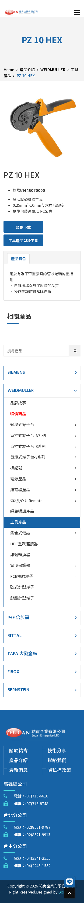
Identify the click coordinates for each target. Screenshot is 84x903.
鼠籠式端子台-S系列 (27, 457)
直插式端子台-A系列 (28, 436)
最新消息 (18, 769)
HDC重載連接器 (24, 544)
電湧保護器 (20, 566)
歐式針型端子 (22, 587)
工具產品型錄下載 (23, 240)
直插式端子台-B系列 (28, 447)
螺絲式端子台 (22, 425)
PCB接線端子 (21, 577)
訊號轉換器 (20, 555)
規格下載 (23, 227)
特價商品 (18, 414)
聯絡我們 (57, 760)
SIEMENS (16, 372)
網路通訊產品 (22, 512)
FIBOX (13, 672)
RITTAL (14, 635)
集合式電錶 (20, 533)
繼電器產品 (20, 490)
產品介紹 (18, 760)
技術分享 (57, 750)
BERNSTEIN (18, 690)
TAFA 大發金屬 (22, 653)
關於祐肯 (18, 750)
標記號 (16, 468)
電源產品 (18, 479)
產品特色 (18, 258)
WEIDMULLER (20, 390)
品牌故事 (18, 403)
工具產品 (18, 522)
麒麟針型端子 (22, 598)
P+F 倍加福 (18, 617)
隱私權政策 (59, 769)
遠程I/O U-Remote (26, 501)
